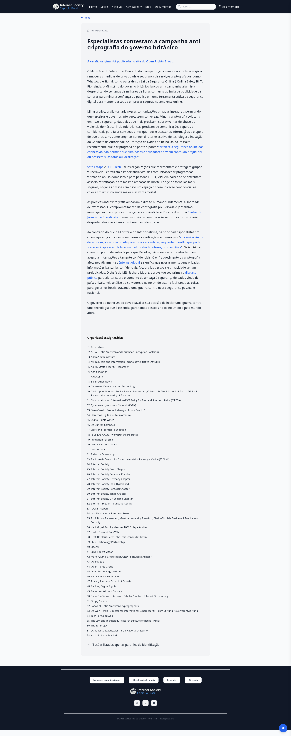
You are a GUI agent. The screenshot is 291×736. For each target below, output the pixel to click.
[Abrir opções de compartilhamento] (283, 728)
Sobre (104, 7)
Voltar (88, 17)
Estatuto (171, 680)
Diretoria (193, 680)
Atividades (132, 7)
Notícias (117, 7)
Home (93, 7)
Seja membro (230, 7)
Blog (148, 7)
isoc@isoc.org (167, 718)
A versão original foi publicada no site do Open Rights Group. (130, 61)
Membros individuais (144, 680)
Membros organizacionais (106, 680)
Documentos (163, 7)
